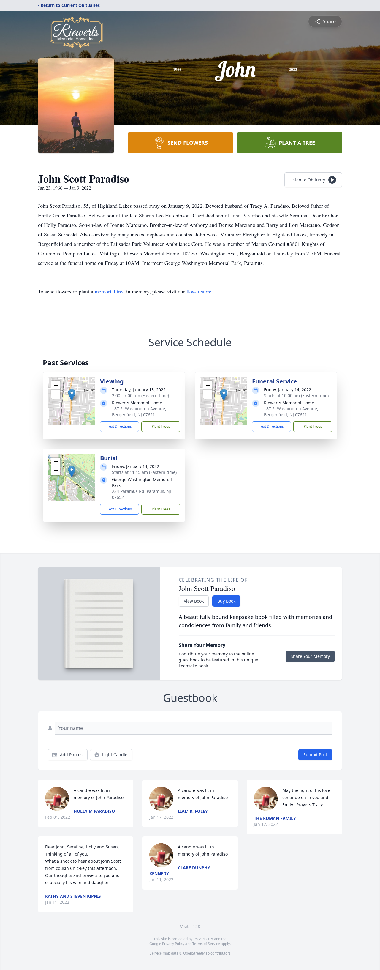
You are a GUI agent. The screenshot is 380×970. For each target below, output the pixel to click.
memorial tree (110, 291)
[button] (71, 395)
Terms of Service (206, 943)
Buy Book (226, 601)
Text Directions (119, 426)
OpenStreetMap (196, 953)
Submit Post (315, 754)
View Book (194, 601)
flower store (198, 291)
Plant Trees (161, 426)
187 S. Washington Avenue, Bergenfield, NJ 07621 (139, 411)
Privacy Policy (173, 943)
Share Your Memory (310, 656)
